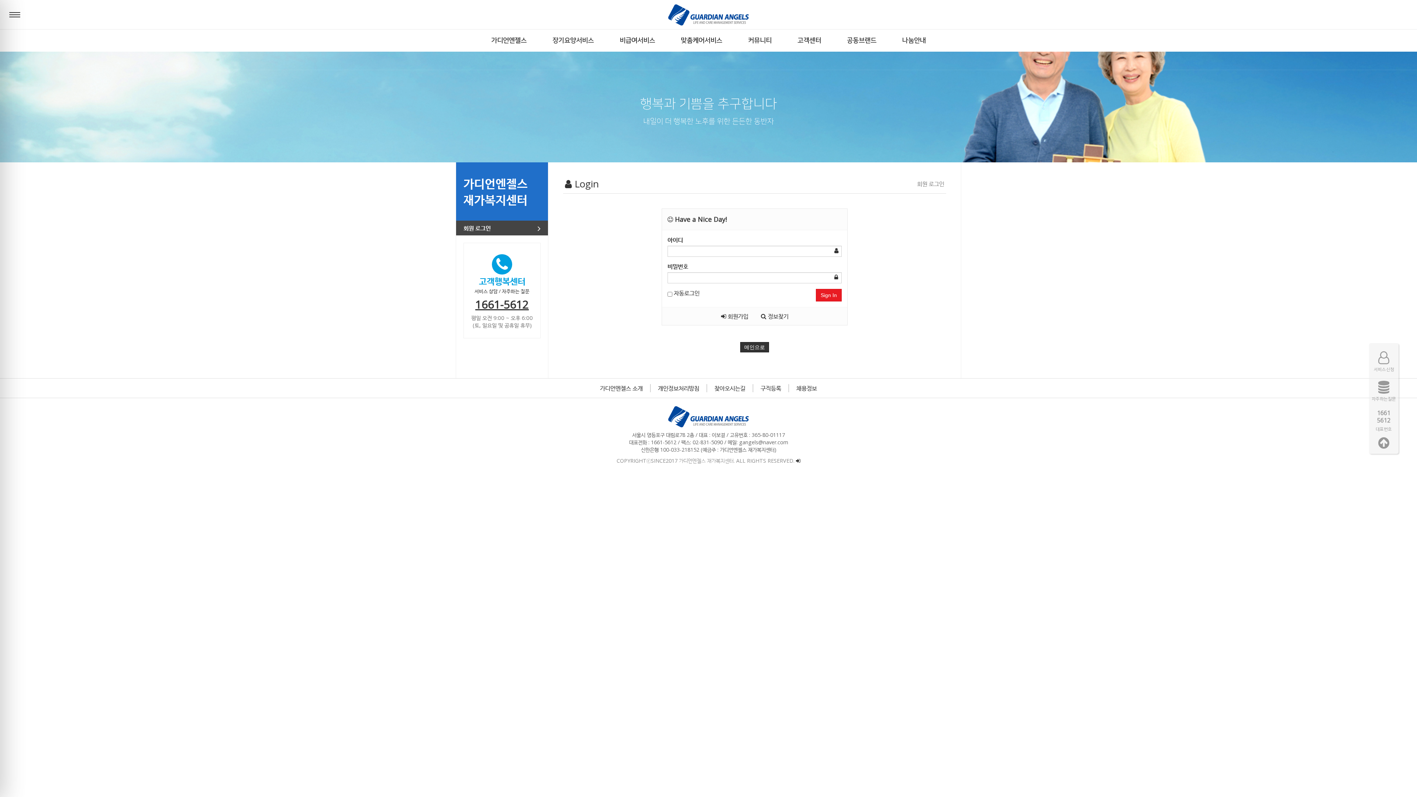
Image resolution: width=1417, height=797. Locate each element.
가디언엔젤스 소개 (621, 388)
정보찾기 (777, 316)
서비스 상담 (486, 291)
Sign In (829, 295)
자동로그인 (686, 293)
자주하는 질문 (516, 291)
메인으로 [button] (754, 347)
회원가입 (737, 316)
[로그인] (798, 460)
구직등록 (771, 388)
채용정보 (806, 388)
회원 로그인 (477, 228)
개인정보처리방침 (678, 388)
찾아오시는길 (729, 388)
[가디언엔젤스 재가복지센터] (709, 15)
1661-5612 (502, 304)
